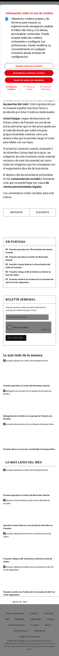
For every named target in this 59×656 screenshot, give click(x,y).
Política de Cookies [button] (30, 88)
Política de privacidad (15, 613)
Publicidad (19, 619)
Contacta (34, 613)
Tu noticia (35, 625)
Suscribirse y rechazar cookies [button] (29, 73)
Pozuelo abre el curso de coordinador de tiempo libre (29, 449)
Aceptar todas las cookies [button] (28, 66)
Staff (7, 619)
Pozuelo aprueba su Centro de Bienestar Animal (26, 386)
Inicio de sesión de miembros (29, 80)
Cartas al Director (20, 631)
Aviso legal (48, 613)
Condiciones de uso (16, 625)
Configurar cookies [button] (13, 88)
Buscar (48, 625)
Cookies (50, 619)
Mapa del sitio (40, 631)
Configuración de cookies (29, 637)
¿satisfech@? (35, 619)
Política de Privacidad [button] (46, 88)
